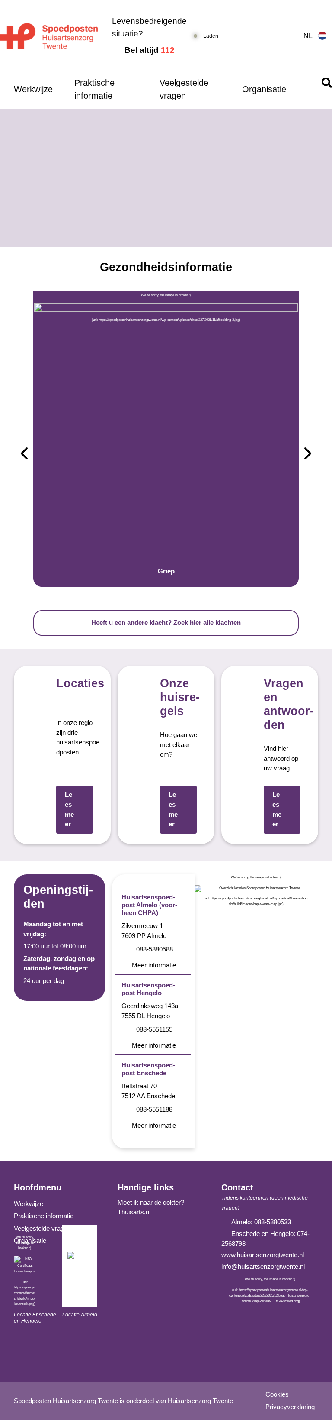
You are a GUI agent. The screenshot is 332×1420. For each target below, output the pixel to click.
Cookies (277, 1394)
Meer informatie (154, 965)
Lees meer (69, 809)
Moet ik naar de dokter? (151, 1202)
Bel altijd (149, 50)
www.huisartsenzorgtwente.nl (262, 1254)
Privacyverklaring (290, 1406)
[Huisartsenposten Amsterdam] (49, 36)
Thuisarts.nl (134, 1212)
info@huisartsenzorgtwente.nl (263, 1266)
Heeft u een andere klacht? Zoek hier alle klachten (166, 622)
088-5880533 (272, 1222)
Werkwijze (33, 89)
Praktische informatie (94, 89)
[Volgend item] (307, 455)
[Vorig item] (24, 455)
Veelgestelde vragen (184, 89)
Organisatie (264, 89)
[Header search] (327, 83)
